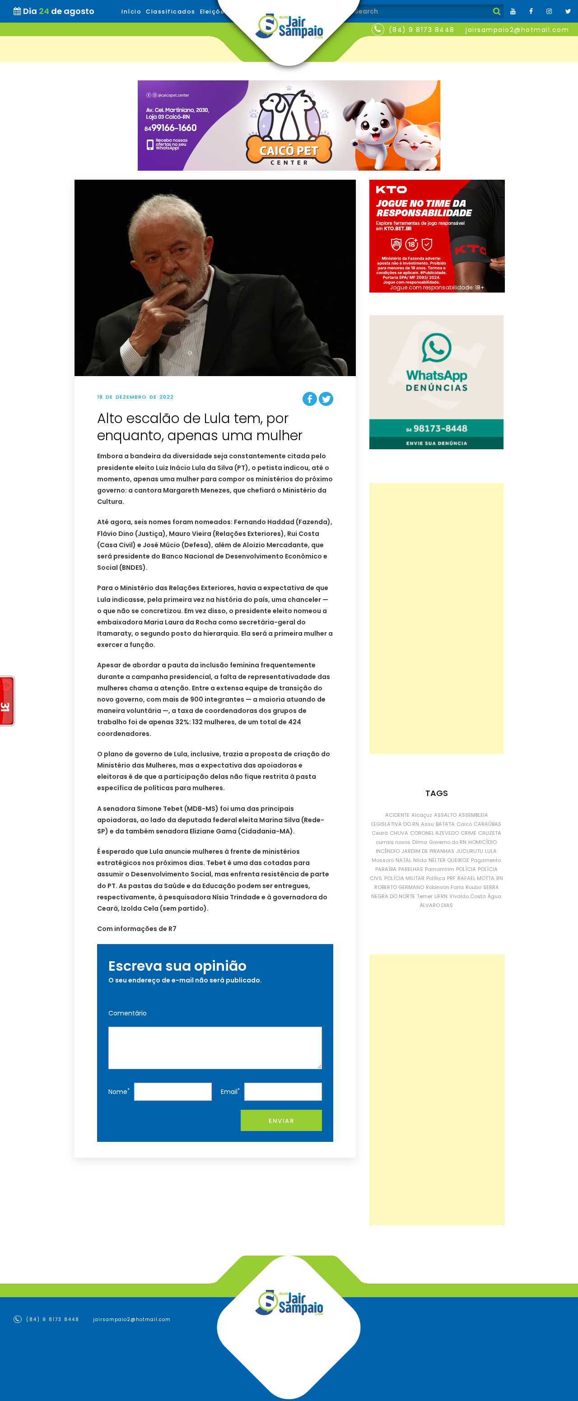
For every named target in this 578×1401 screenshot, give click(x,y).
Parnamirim (439, 869)
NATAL (403, 860)
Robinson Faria (445, 887)
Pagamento (486, 860)
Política (435, 878)
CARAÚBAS (487, 824)
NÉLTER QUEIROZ (449, 860)
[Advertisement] (436, 618)
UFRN (440, 896)
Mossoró (383, 860)
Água (494, 896)
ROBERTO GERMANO (399, 887)
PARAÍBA (385, 869)
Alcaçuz (421, 815)
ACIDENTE (397, 815)
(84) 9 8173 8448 (422, 29)
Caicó (464, 824)
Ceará (380, 833)
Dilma (419, 842)
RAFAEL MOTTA (475, 878)
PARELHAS (410, 869)
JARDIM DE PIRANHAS (427, 851)
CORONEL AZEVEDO (434, 833)
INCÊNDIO (388, 851)
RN (499, 878)
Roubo (473, 887)
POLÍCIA (466, 869)
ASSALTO (445, 815)
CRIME (468, 833)
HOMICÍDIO (482, 842)
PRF (451, 878)
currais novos (393, 842)
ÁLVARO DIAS (436, 905)
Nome (119, 1091)
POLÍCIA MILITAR (404, 878)
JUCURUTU (469, 851)
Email (230, 1091)
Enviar (281, 1121)
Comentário (127, 1013)
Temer (425, 896)
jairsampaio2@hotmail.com (517, 29)
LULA (491, 851)
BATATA (445, 824)
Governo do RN (447, 842)
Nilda (420, 860)
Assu (427, 824)
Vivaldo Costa (467, 896)
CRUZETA (489, 833)
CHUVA (399, 833)
